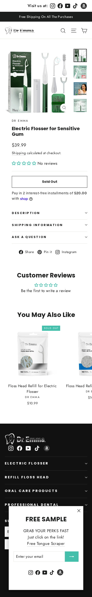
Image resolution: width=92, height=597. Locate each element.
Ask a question (29, 237)
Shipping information (37, 225)
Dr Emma (20, 121)
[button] (25, 163)
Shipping (19, 153)
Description (26, 213)
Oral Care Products (31, 490)
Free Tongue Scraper (46, 543)
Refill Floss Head (27, 477)
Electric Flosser (27, 463)
